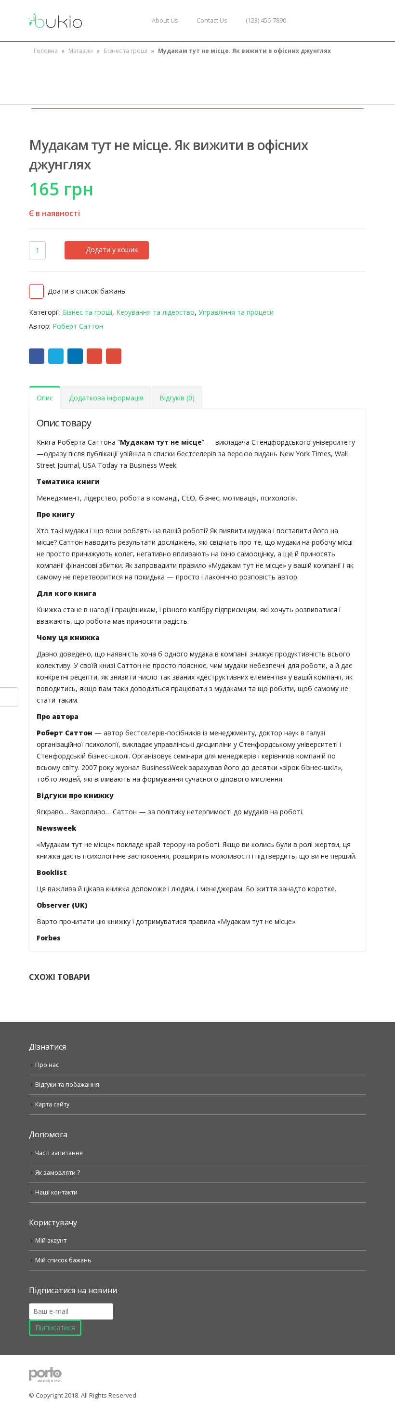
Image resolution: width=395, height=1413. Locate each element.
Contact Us (212, 20)
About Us (165, 20)
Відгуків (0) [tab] (177, 397)
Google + (94, 356)
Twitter (56, 356)
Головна (46, 51)
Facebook (36, 356)
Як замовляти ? (57, 1173)
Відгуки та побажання (67, 1084)
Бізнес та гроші (125, 51)
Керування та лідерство (155, 312)
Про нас (47, 1065)
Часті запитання (59, 1153)
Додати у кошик (112, 249)
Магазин (80, 51)
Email (113, 356)
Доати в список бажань (86, 290)
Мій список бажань (63, 1260)
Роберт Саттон (78, 326)
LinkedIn (75, 356)
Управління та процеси (236, 312)
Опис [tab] (45, 397)
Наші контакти (56, 1192)
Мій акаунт (50, 1240)
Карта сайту (52, 1104)
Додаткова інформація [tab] (106, 397)
